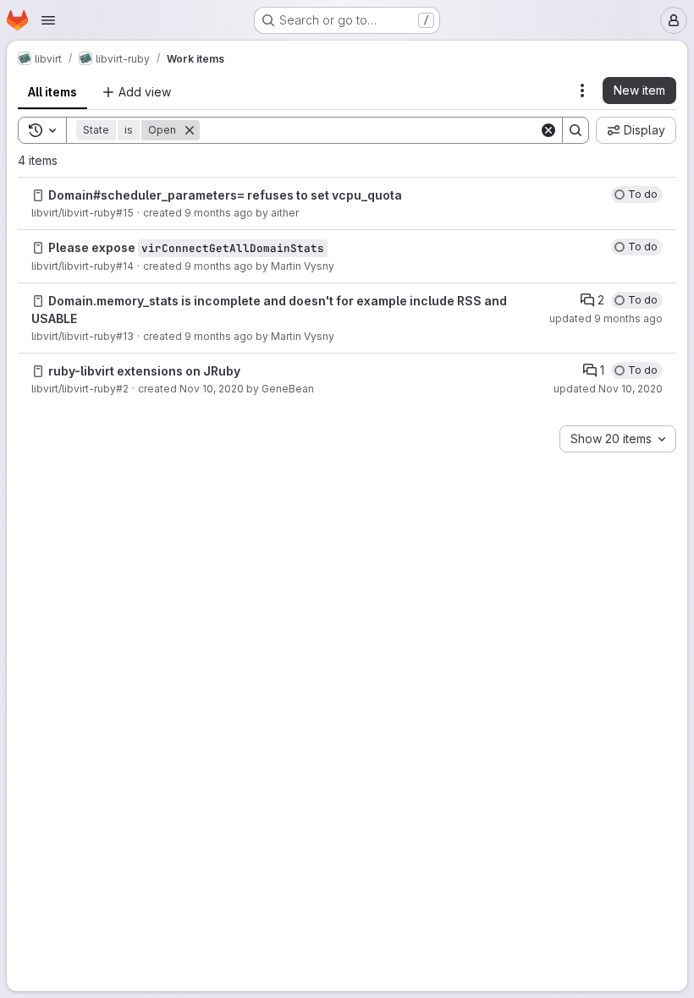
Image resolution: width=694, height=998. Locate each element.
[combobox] (617, 438)
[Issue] (38, 195)
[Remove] (189, 130)
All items (52, 92)
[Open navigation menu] (48, 20)
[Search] (575, 130)
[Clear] (548, 130)
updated (606, 318)
